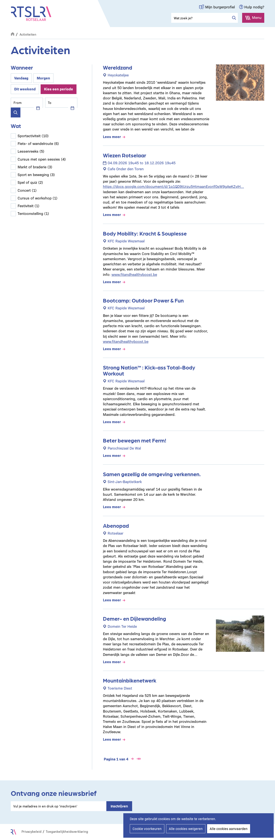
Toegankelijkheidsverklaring (67, 831)
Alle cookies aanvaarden (229, 828)
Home (12, 33)
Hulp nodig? (254, 6)
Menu (256, 17)
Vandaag (21, 77)
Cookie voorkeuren (147, 828)
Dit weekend (25, 88)
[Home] (31, 13)
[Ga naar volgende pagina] (132, 759)
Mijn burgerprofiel (220, 6)
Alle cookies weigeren (186, 828)
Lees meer (112, 136)
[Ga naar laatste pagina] (139, 759)
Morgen (43, 77)
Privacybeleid (31, 831)
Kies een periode (58, 88)
